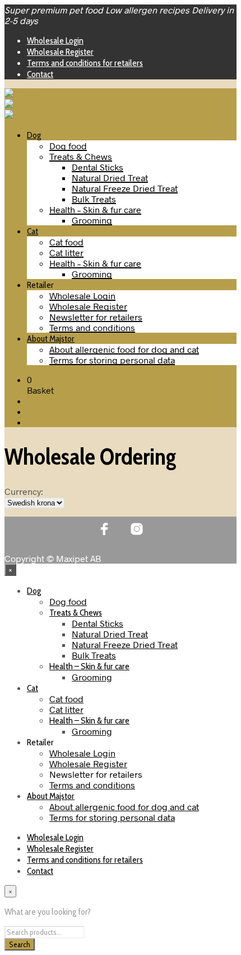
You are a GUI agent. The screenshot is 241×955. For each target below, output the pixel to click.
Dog (34, 135)
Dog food (68, 145)
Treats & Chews (80, 156)
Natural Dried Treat (110, 177)
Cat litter (66, 252)
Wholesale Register (60, 51)
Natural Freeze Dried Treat (125, 188)
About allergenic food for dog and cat (124, 349)
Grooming (92, 220)
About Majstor (51, 338)
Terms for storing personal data (112, 359)
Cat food (66, 242)
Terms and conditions (92, 327)
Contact (40, 74)
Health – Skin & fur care (95, 209)
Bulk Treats (94, 198)
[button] (29, 379)
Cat (32, 231)
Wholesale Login (55, 40)
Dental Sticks (97, 167)
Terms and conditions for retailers (85, 63)
